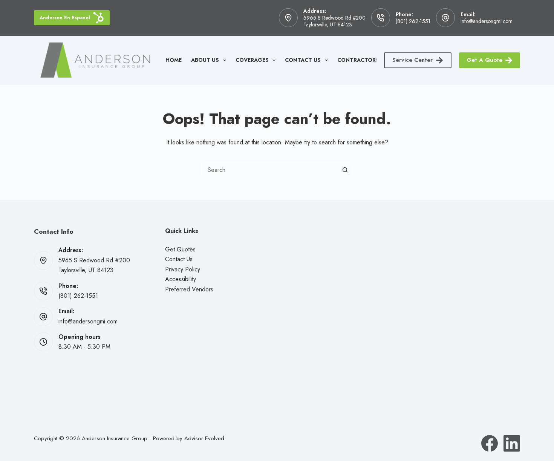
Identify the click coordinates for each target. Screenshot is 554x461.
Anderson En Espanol (65, 17)
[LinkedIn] (511, 443)
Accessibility (180, 279)
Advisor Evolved (204, 438)
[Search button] (345, 170)
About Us (205, 60)
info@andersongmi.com (487, 21)
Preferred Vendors (189, 289)
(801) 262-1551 (413, 21)
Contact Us (303, 60)
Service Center (412, 60)
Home (173, 60)
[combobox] (270, 170)
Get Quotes (180, 249)
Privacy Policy (182, 269)
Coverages (252, 60)
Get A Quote (484, 60)
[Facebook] (489, 443)
